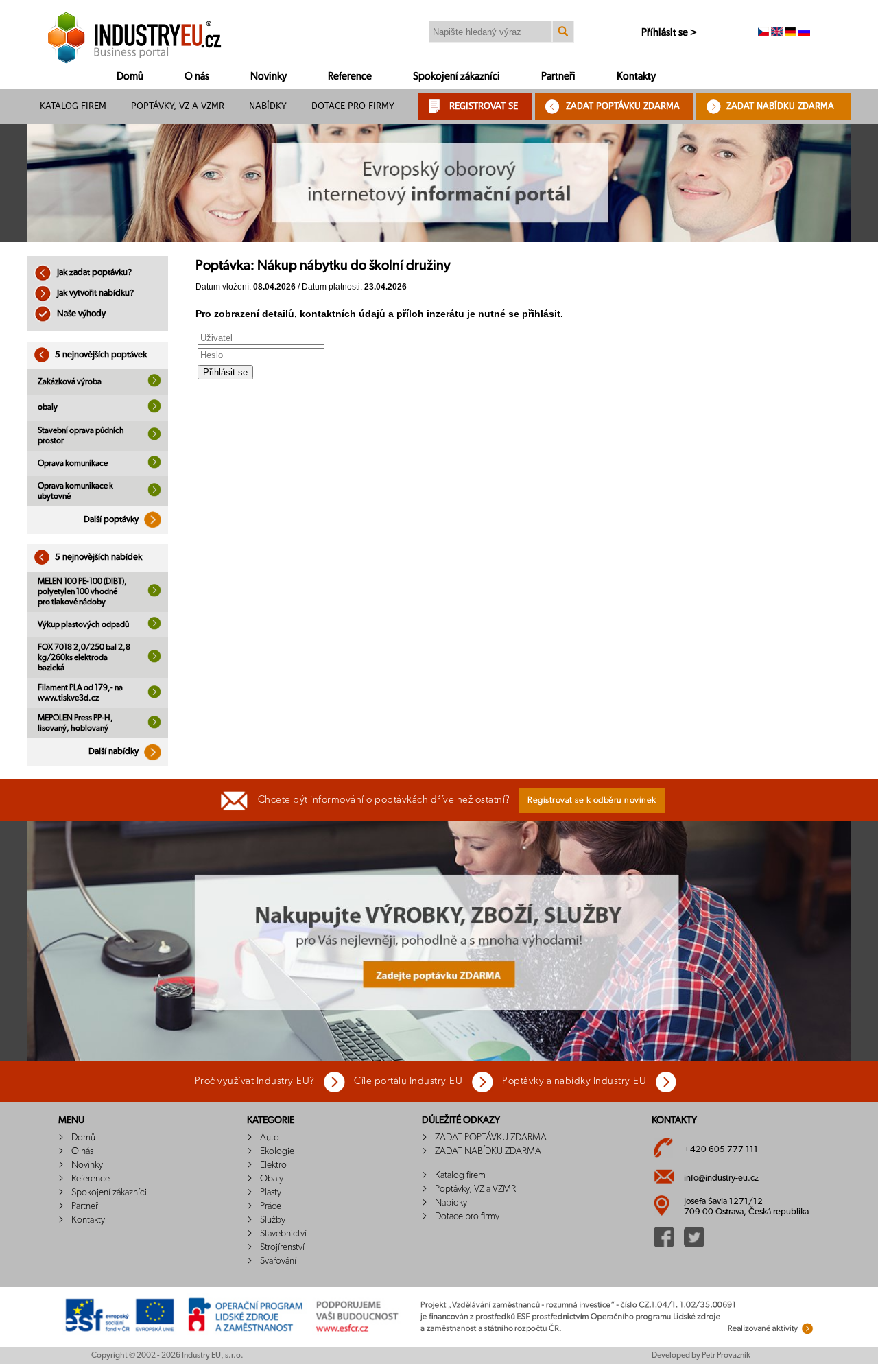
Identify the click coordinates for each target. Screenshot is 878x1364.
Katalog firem (73, 106)
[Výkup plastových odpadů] (154, 627)
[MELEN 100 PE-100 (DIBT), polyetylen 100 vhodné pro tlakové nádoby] (154, 594)
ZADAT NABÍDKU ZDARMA (780, 106)
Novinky (268, 76)
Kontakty (636, 76)
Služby (272, 1220)
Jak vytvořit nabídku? (94, 293)
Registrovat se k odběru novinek (591, 800)
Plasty (270, 1192)
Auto (269, 1137)
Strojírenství (282, 1247)
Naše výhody (80, 313)
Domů (130, 76)
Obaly (271, 1179)
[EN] (777, 33)
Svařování (278, 1261)
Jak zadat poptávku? (93, 272)
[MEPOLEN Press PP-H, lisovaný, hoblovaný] (154, 726)
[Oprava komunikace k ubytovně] (154, 494)
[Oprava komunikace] (154, 466)
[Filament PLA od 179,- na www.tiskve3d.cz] (154, 696)
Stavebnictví (283, 1233)
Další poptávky (112, 519)
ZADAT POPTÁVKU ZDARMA (623, 106)
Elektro (273, 1165)
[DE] (790, 33)
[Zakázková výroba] (154, 384)
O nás (197, 76)
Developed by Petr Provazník (701, 1355)
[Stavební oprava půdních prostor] (154, 438)
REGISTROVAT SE (483, 106)
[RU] (804, 33)
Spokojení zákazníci (456, 76)
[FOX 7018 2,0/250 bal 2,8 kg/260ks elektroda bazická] (154, 660)
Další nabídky (114, 751)
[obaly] (154, 410)
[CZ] (763, 33)
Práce (270, 1206)
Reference (350, 76)
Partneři (558, 76)
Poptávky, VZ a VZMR (177, 106)
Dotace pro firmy (352, 106)
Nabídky (268, 106)
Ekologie (277, 1151)
